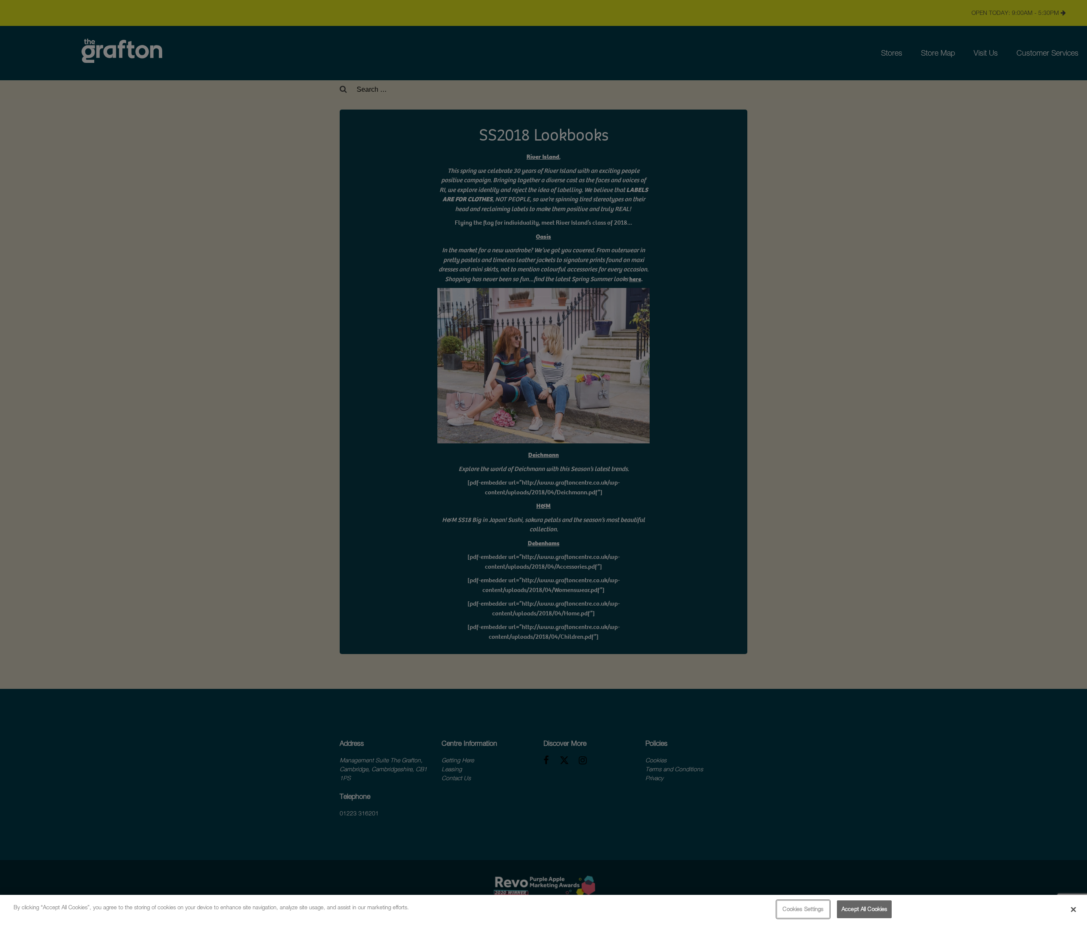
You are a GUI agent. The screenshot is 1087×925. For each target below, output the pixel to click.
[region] (543, 910)
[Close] (1073, 909)
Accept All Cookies (864, 908)
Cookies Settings (803, 908)
